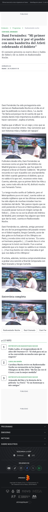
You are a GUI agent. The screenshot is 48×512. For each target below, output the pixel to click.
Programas (16, 28)
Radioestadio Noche (11, 330)
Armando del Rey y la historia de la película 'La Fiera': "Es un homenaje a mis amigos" (26, 383)
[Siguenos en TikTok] (14, 468)
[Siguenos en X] (33, 468)
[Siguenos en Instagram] (21, 468)
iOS (33, 455)
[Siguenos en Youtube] (8, 468)
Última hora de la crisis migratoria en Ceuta (15, 2)
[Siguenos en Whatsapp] (39, 468)
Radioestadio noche (32, 28)
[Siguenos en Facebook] (27, 468)
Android (20, 455)
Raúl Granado (29, 330)
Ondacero (4, 28)
